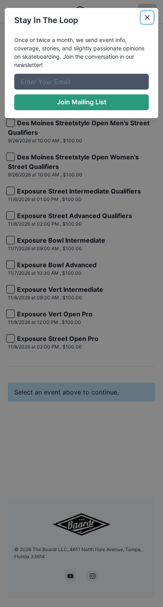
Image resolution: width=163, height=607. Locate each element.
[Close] (147, 17)
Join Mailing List (81, 102)
